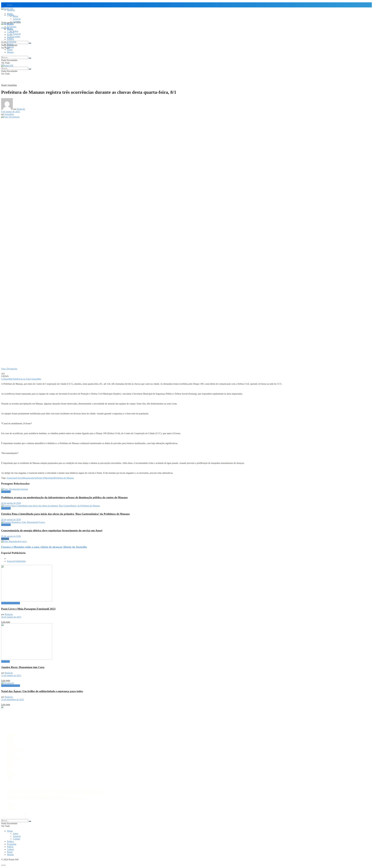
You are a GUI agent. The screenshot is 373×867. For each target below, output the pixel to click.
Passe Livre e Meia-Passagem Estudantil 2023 (28, 608)
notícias (33, 478)
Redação (21, 109)
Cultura (10, 47)
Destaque (5, 661)
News (9, 763)
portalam (50, 478)
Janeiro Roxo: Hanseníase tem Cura (22, 667)
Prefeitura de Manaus (64, 478)
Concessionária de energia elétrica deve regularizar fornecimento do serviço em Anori (51, 530)
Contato (16, 21)
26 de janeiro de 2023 (11, 617)
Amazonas (11, 478)
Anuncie (17, 19)
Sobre (9, 5)
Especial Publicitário (16, 561)
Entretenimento (14, 748)
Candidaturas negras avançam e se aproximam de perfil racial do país (38, 796)
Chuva (19, 478)
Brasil (9, 34)
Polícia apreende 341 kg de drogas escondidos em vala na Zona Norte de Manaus (44, 798)
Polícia (10, 44)
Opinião (10, 766)
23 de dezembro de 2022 (12, 699)
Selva (9, 777)
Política (10, 39)
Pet (8, 769)
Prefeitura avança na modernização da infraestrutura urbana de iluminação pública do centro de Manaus (64, 497)
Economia (11, 26)
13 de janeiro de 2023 (11, 675)
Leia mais (5, 622)
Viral (9, 779)
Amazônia (12, 85)
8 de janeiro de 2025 (10, 111)
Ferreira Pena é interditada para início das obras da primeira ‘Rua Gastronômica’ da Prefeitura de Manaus (65, 513)
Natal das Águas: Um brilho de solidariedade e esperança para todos (42, 691)
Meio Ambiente (14, 758)
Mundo (10, 52)
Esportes (11, 753)
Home (10, 13)
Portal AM (41, 478)
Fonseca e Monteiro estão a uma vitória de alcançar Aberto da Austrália (44, 546)
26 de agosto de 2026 (11, 503)
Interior (10, 756)
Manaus (26, 478)
